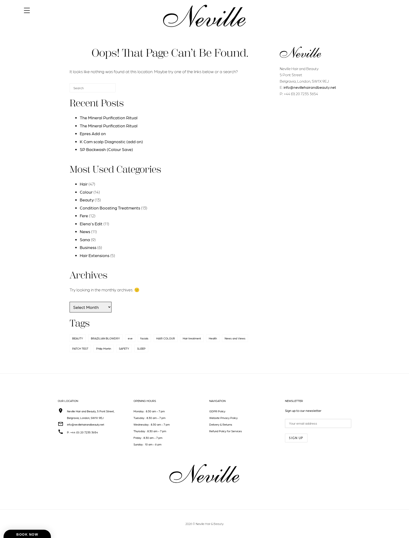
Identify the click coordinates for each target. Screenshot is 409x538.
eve (130, 338)
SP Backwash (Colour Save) (106, 149)
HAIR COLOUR (165, 338)
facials (144, 338)
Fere (84, 215)
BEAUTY (77, 338)
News (85, 231)
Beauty (87, 199)
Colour (86, 191)
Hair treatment (192, 338)
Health (213, 338)
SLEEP (141, 348)
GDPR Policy (217, 411)
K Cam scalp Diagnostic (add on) (111, 141)
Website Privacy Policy (223, 417)
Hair (84, 183)
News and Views (235, 338)
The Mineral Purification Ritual (109, 117)
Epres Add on (93, 133)
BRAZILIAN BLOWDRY (105, 338)
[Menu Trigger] (26, 10)
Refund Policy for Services (225, 431)
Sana (85, 239)
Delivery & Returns (220, 424)
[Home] (204, 31)
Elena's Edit (91, 223)
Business (88, 247)
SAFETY (124, 348)
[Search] (104, 90)
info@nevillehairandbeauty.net (310, 87)
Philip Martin (103, 348)
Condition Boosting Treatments (110, 207)
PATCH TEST (80, 348)
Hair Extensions (94, 255)
